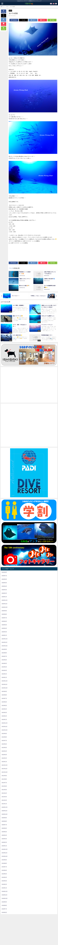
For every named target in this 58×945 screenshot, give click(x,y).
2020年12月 (4, 807)
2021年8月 (4, 779)
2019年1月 (4, 887)
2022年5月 (4, 747)
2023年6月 (4, 701)
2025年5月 (4, 624)
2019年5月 (4, 873)
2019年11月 (4, 852)
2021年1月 (4, 803)
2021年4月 (4, 793)
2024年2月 (4, 673)
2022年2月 (4, 758)
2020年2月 (4, 842)
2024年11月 (4, 642)
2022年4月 (4, 751)
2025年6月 (4, 621)
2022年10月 (4, 730)
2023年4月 (4, 709)
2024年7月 (4, 656)
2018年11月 (4, 894)
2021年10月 (4, 772)
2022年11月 (4, 726)
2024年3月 (4, 670)
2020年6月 (4, 828)
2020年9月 (4, 817)
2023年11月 (4, 684)
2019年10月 (4, 856)
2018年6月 (4, 912)
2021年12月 (4, 765)
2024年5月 (4, 663)
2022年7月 (4, 740)
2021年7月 (4, 782)
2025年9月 (4, 610)
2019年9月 (4, 859)
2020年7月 (4, 824)
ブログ (10, 10)
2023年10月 (4, 687)
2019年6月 (4, 870)
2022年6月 (4, 744)
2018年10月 (4, 898)
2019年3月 (4, 880)
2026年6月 (4, 579)
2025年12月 (4, 600)
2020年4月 (4, 835)
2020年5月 (4, 831)
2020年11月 (4, 810)
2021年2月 (4, 800)
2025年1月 (4, 635)
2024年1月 (4, 677)
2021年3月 (4, 796)
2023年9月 (4, 691)
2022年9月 (4, 733)
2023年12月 (4, 680)
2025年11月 (4, 603)
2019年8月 (4, 863)
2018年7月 (4, 908)
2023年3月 (4, 712)
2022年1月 (4, 761)
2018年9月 (4, 901)
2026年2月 (4, 593)
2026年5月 (4, 582)
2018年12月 (4, 891)
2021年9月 (4, 775)
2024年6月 (4, 659)
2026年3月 (4, 589)
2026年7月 (4, 575)
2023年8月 (4, 694)
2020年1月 (4, 845)
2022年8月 (4, 737)
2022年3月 (4, 754)
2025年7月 (4, 617)
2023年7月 (4, 698)
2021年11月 (4, 768)
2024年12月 (4, 638)
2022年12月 (4, 723)
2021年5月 (4, 789)
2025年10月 (4, 607)
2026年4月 (4, 586)
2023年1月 (4, 719)
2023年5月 (4, 705)
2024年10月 (4, 645)
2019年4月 (4, 877)
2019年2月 (4, 884)
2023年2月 (4, 716)
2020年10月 (4, 814)
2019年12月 (4, 849)
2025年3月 (4, 631)
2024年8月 (4, 652)
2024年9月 (4, 649)
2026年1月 (4, 596)
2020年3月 (4, 838)
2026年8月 (4, 572)
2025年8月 (4, 614)
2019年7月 (4, 866)
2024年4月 (4, 666)
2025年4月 (4, 628)
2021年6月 (4, 786)
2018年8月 (4, 905)
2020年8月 (4, 821)
